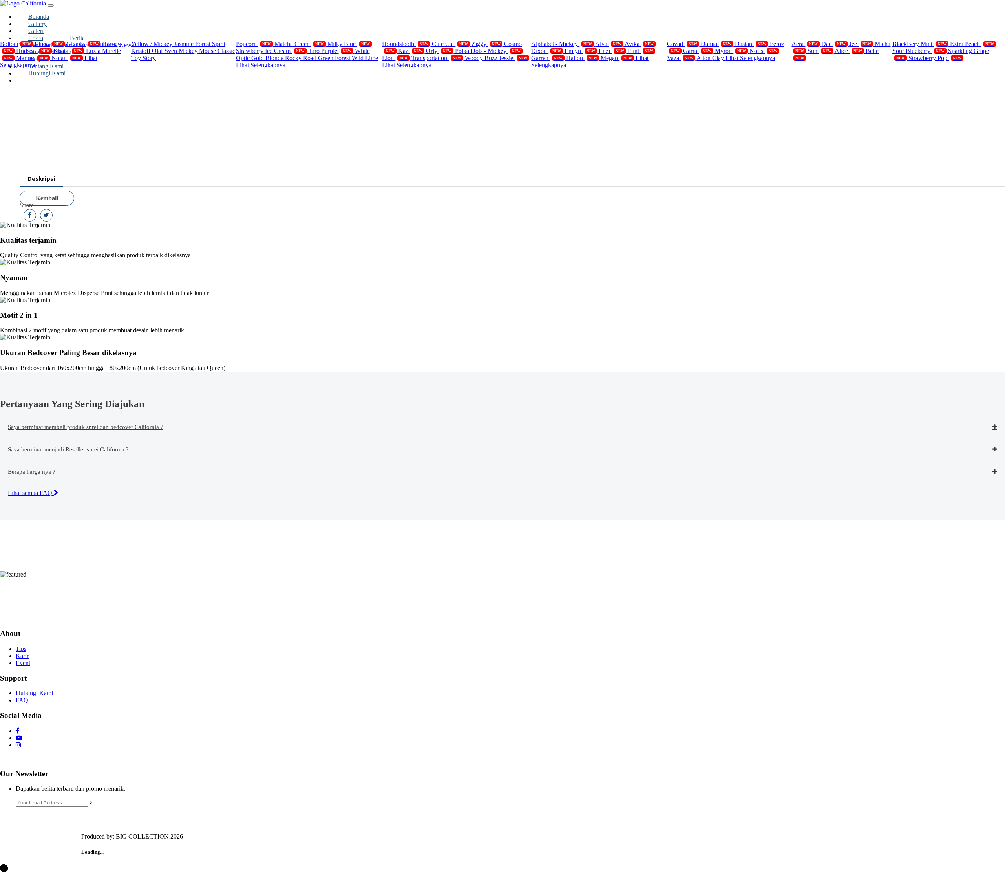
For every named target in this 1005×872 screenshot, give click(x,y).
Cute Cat (450, 43)
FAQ (22, 700)
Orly (438, 51)
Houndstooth (405, 43)
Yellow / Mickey (152, 43)
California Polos (266, 36)
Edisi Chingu (818, 36)
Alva (608, 43)
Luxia (94, 51)
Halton (581, 58)
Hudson (33, 51)
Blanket (551, 36)
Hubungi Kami (34, 693)
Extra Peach (972, 43)
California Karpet (700, 36)
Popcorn (253, 43)
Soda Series (917, 36)
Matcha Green (299, 43)
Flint (640, 51)
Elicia (49, 43)
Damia (716, 43)
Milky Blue (348, 43)
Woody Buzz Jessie (496, 58)
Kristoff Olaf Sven (155, 51)
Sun (819, 51)
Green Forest (335, 58)
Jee (860, 43)
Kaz (410, 51)
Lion (395, 58)
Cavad (682, 43)
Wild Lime (365, 58)
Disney (150, 36)
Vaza (680, 58)
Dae (833, 43)
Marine (32, 58)
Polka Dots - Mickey (488, 51)
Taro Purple (329, 51)
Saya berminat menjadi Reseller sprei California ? (68, 449)
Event (23, 662)
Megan (616, 58)
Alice (848, 51)
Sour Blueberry (918, 51)
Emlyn (580, 51)
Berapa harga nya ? (31, 472)
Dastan (750, 43)
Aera (804, 43)
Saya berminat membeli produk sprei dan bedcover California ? (85, 427)
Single (399, 36)
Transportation (436, 58)
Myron (730, 51)
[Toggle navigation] (51, 5)
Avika (639, 43)
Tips (21, 648)
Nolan (66, 58)
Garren (547, 58)
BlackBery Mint (919, 43)
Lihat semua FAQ (31, 492)
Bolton (15, 43)
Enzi (611, 51)
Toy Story (143, 58)
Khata (67, 51)
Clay (718, 58)
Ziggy (486, 43)
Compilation (25, 36)
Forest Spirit (210, 43)
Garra (697, 51)
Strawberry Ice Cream (270, 51)
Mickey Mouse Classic (207, 51)
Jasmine (184, 43)
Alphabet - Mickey (561, 43)
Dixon (546, 51)
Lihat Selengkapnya (260, 65)
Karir (22, 655)
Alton (704, 58)
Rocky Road (301, 58)
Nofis (763, 51)
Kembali (47, 198)
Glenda (82, 43)
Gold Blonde (268, 58)
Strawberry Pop (934, 58)
